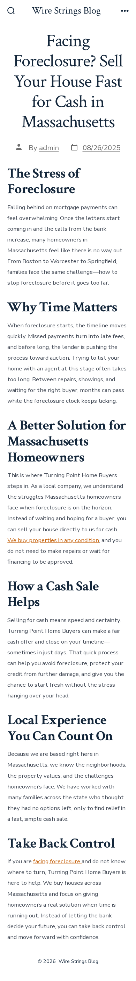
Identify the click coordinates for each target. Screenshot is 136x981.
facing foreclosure (57, 861)
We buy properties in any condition (53, 540)
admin (49, 148)
